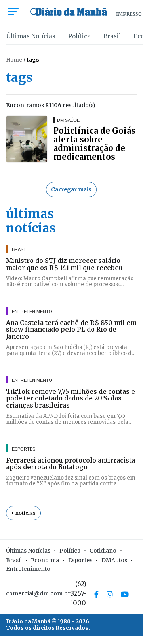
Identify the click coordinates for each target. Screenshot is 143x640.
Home (14, 60)
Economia (45, 560)
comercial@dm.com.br (38, 593)
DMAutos (114, 560)
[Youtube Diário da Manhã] (125, 594)
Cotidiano (103, 550)
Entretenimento (28, 568)
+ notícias (23, 513)
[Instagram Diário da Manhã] (110, 594)
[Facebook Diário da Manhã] (96, 594)
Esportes (80, 560)
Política (79, 36)
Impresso (129, 14)
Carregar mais (71, 189)
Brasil (112, 36)
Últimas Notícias (30, 36)
